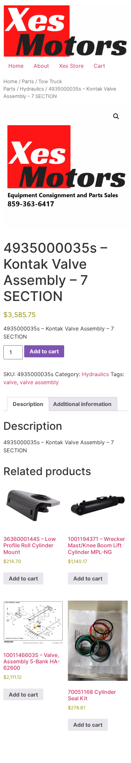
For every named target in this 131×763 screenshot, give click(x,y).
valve (10, 382)
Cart (99, 65)
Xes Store (71, 65)
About (41, 65)
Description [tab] (28, 404)
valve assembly (39, 382)
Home (16, 65)
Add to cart (44, 351)
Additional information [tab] (82, 404)
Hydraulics (32, 89)
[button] (116, 116)
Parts (28, 82)
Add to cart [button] (23, 578)
